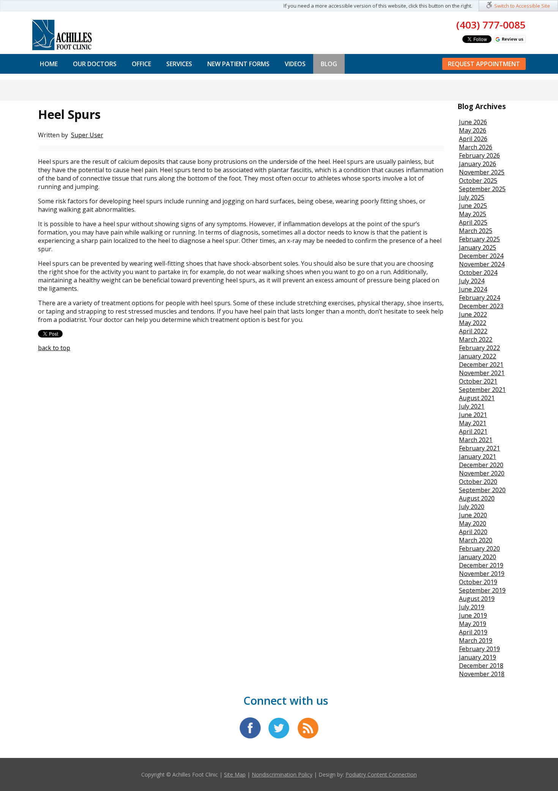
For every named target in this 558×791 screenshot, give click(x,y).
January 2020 (477, 557)
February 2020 (479, 548)
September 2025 (482, 189)
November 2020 (481, 473)
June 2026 (473, 122)
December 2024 (481, 256)
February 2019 (479, 649)
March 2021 (475, 440)
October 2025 (478, 180)
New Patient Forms (238, 64)
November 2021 (481, 373)
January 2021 (477, 456)
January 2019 (477, 657)
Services (179, 64)
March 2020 (475, 540)
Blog (329, 64)
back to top (54, 348)
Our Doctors (95, 64)
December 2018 (481, 665)
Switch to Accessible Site (522, 5)
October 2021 (478, 381)
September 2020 (482, 490)
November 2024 (481, 264)
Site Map (235, 774)
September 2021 (482, 389)
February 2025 (479, 239)
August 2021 (477, 398)
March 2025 (475, 231)
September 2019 (482, 590)
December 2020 (481, 465)
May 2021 (472, 423)
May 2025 (472, 214)
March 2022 (475, 339)
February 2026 (479, 155)
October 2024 (478, 272)
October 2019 (478, 582)
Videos (295, 64)
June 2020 (473, 515)
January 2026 (477, 164)
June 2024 (473, 289)
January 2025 (477, 247)
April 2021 (473, 431)
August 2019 (477, 598)
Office (141, 64)
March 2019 (475, 640)
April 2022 (473, 331)
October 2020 (478, 481)
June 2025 (473, 205)
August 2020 (477, 498)
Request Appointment (484, 64)
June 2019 (473, 615)
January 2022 (477, 356)
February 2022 (479, 348)
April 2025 (473, 222)
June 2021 (473, 415)
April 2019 (473, 632)
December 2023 (481, 306)
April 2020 (473, 532)
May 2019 (472, 624)
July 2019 (471, 607)
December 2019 (481, 565)
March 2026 (475, 147)
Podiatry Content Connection (381, 774)
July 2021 (471, 406)
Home (49, 64)
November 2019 (481, 573)
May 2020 (472, 523)
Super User (87, 135)
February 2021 (479, 448)
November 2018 (481, 674)
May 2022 (472, 323)
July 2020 (471, 506)
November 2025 (481, 172)
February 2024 (479, 297)
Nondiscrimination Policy (282, 774)
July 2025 (471, 197)
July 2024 (471, 281)
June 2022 (473, 314)
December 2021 (481, 364)
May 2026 (472, 130)
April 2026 (473, 139)
